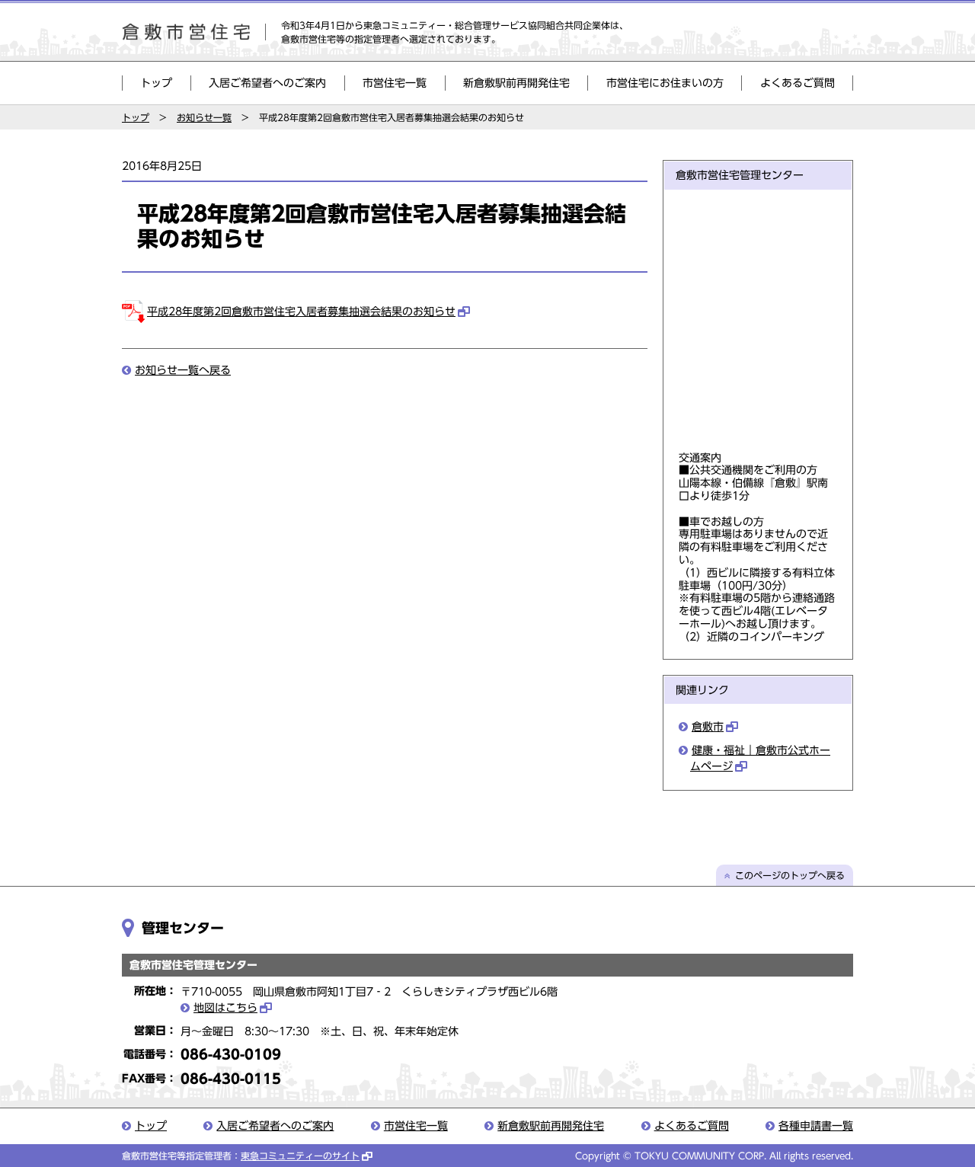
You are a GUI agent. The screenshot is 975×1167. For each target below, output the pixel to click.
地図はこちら (225, 1007)
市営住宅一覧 (395, 83)
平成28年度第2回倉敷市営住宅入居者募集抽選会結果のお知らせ (301, 311)
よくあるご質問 (797, 83)
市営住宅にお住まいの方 (665, 83)
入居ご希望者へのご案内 (267, 83)
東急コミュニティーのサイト (300, 1155)
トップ (156, 83)
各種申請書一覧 (815, 1126)
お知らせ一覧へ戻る (183, 370)
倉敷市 (708, 726)
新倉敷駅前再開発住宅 (516, 83)
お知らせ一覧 (204, 117)
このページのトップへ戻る (790, 875)
